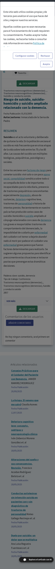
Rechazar (45, 55)
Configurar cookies (24, 55)
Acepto (46, 64)
